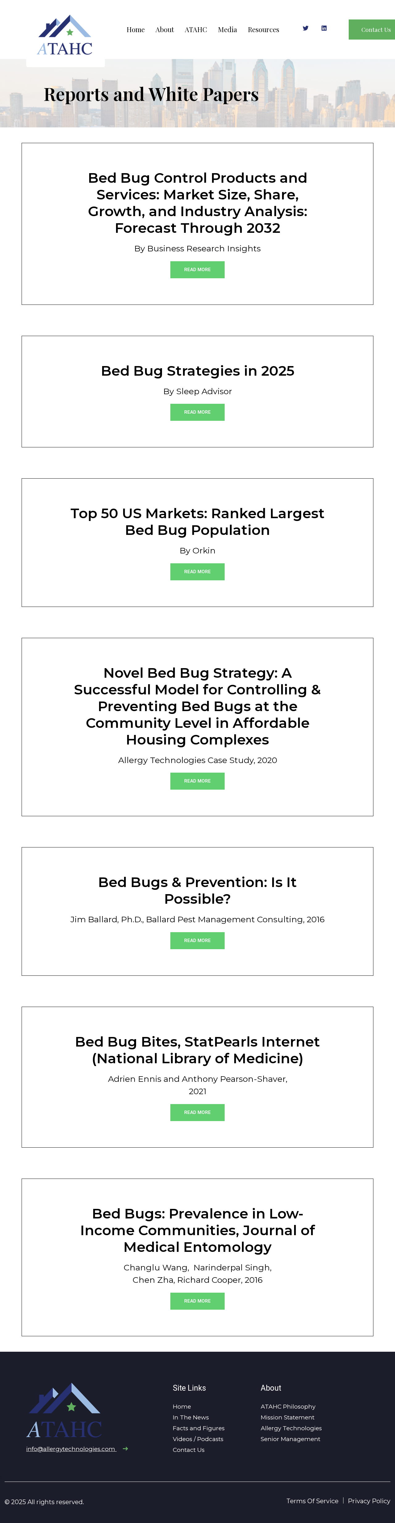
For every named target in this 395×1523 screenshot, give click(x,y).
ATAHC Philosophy (288, 1406)
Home (136, 29)
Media (227, 29)
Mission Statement (287, 1417)
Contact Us (189, 1449)
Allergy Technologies (291, 1428)
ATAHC (196, 29)
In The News (191, 1417)
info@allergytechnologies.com (71, 1449)
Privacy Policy (369, 1501)
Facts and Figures (199, 1428)
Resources (263, 29)
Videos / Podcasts (198, 1439)
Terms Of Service (312, 1501)
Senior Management (290, 1439)
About (165, 29)
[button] (197, 269)
